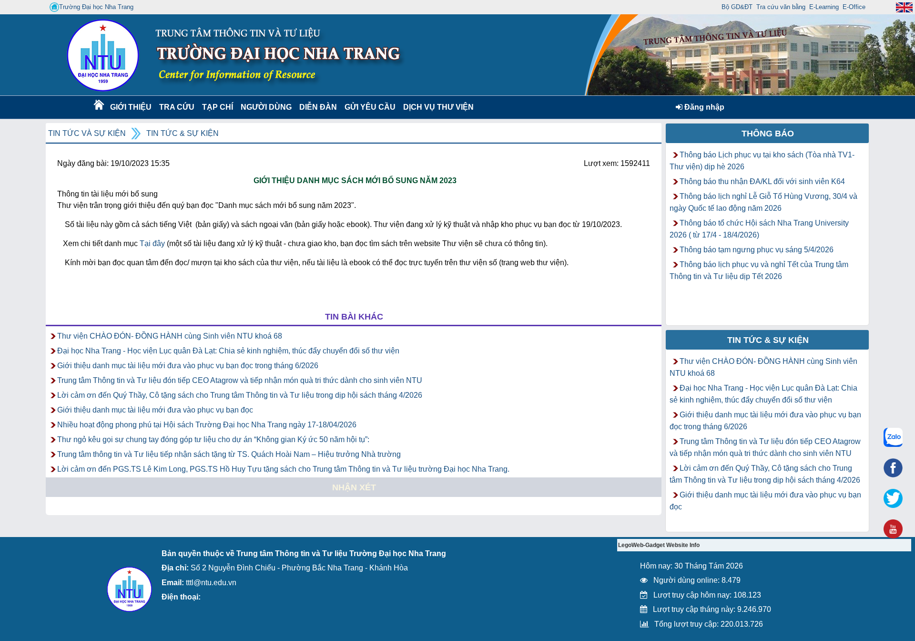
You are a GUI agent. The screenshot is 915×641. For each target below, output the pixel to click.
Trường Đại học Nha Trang (96, 6)
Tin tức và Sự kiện (87, 133)
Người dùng (265, 107)
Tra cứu (176, 107)
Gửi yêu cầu (370, 107)
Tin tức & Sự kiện (182, 133)
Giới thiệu (130, 107)
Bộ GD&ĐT (737, 6)
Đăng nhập (703, 107)
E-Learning (824, 6)
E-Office (854, 6)
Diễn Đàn (318, 107)
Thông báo (768, 133)
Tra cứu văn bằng (780, 6)
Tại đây (152, 243)
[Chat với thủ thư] (893, 437)
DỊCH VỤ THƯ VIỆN (436, 107)
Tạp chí (217, 107)
